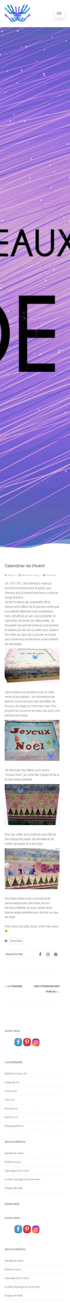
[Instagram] (48, 954)
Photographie (12, 1125)
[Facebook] (40, 954)
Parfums (10, 1117)
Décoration (16, 940)
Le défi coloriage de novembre (22, 1179)
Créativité (51, 575)
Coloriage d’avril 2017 (17, 1170)
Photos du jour (13, 1161)
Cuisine (9, 1091)
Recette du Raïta (14, 1153)
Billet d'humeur (14, 1073)
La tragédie (13, 986)
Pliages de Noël (14, 1188)
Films (8, 1099)
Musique (10, 1108)
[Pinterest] (56, 954)
